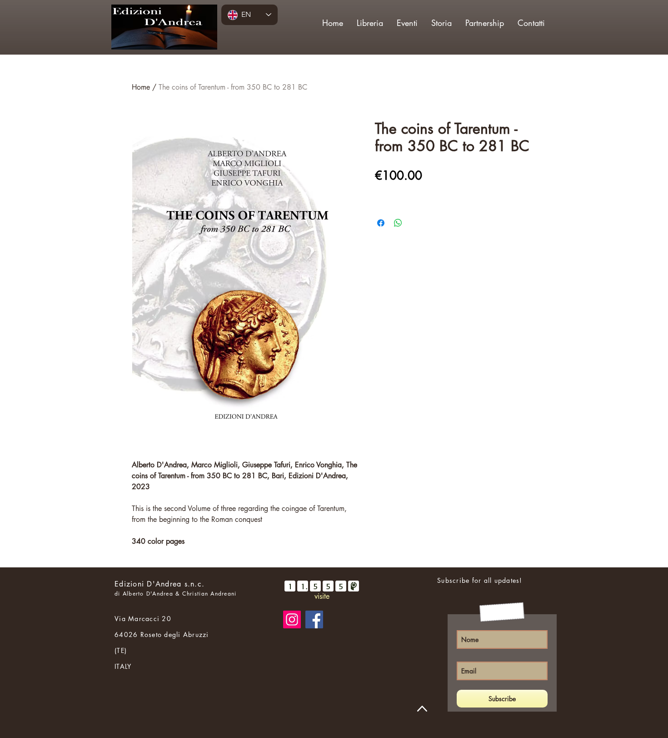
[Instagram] (292, 619)
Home (141, 87)
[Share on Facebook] (380, 222)
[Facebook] (314, 619)
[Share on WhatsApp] (398, 222)
